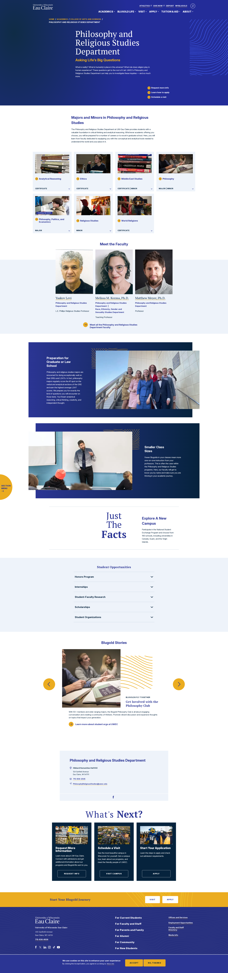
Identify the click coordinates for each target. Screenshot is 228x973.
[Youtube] (58, 947)
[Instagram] (49, 947)
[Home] (43, 7)
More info (110, 964)
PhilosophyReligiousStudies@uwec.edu (90, 784)
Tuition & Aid (169, 11)
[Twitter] (40, 947)
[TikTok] (54, 947)
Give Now (158, 6)
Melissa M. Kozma (112, 298)
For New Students (126, 948)
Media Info (173, 935)
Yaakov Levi (63, 298)
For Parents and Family (129, 930)
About (187, 11)
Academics (105, 11)
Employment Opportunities (181, 923)
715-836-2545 (79, 779)
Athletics (144, 6)
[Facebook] (113, 797)
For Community (125, 942)
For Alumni (122, 936)
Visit (141, 11)
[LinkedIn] (45, 947)
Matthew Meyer (150, 298)
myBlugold (181, 6)
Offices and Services (178, 917)
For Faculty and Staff (128, 923)
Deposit (170, 6)
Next (179, 679)
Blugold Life (125, 11)
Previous (49, 679)
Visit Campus (114, 874)
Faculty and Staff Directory (176, 928)
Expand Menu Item (114, 11)
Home (51, 19)
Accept (134, 963)
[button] (192, 6)
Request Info (71, 874)
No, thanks (154, 963)
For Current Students (128, 917)
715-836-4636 (41, 939)
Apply (153, 11)
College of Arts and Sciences (85, 19)
